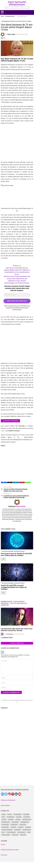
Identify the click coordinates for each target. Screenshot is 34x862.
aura (4, 817)
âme (29, 832)
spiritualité (17, 829)
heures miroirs (6, 822)
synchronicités (27, 829)
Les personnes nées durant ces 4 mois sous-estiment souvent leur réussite (17, 629)
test (4, 832)
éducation (23, 834)
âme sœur (15, 834)
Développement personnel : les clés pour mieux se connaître (14, 603)
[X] (10, 482)
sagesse (28, 827)
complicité (27, 817)
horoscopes (16, 822)
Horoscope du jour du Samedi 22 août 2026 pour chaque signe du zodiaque (16, 554)
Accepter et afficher (10, 420)
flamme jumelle (27, 819)
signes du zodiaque (7, 829)
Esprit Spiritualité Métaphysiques (17, 3)
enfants (18, 819)
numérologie (6, 824)
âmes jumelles (6, 834)
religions (21, 827)
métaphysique (25, 822)
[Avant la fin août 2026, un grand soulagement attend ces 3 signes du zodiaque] (17, 572)
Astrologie (26, 814)
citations (19, 817)
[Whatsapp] (28, 482)
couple (4, 819)
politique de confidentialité (14, 308)
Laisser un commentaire (17, 643)
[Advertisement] (17, 142)
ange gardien (18, 814)
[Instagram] (9, 794)
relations (14, 827)
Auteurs (3, 844)
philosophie (15, 824)
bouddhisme (11, 817)
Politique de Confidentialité (8, 800)
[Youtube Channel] (19, 794)
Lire (3, 559)
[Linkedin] (16, 482)
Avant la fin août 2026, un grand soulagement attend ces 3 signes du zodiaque (14, 587)
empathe (11, 819)
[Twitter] (5, 794)
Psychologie (6, 827)
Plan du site (4, 855)
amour (10, 814)
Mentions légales (5, 805)
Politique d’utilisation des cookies (10, 849)
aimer (4, 814)
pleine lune (23, 824)
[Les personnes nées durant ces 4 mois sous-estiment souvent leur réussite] (17, 617)
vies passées (22, 832)
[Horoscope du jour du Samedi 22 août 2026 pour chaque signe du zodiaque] (17, 540)
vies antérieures (12, 832)
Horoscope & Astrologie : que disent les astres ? (13, 551)
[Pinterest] (22, 482)
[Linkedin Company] (16, 794)
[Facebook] (4, 482)
